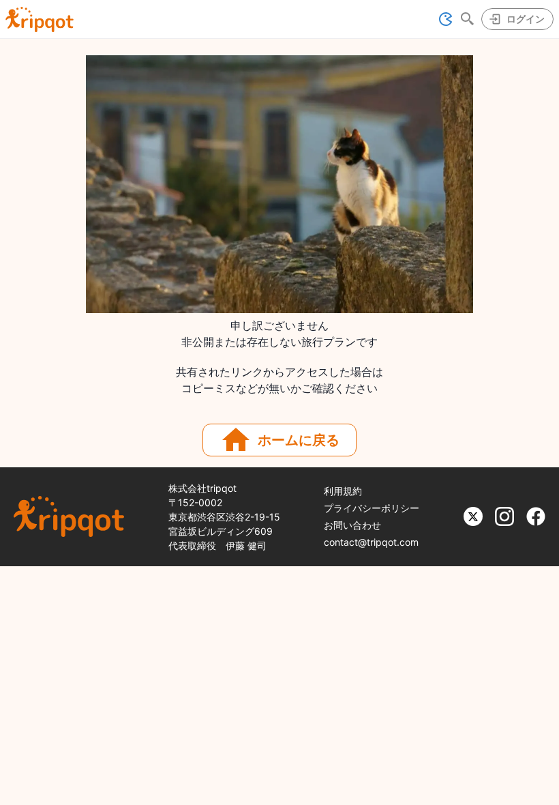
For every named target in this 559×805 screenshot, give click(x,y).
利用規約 (343, 491)
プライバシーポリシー (371, 508)
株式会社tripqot (202, 488)
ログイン (526, 19)
